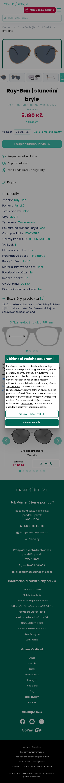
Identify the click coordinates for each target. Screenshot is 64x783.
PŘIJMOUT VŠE (32, 422)
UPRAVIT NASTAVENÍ (31, 414)
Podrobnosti (32, 773)
